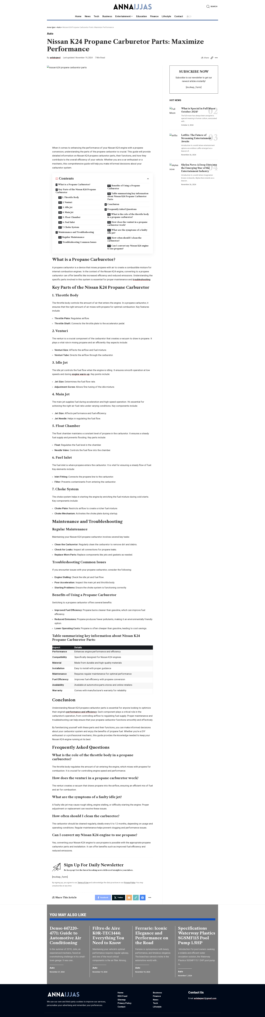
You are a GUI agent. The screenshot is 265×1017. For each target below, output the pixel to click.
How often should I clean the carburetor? (124, 239)
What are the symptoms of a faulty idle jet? (127, 231)
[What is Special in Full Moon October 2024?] (174, 112)
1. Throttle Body (70, 197)
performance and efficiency (81, 711)
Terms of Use (83, 882)
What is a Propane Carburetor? (74, 184)
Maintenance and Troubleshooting (76, 232)
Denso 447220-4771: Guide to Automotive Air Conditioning (65, 935)
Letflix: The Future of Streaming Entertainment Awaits (196, 138)
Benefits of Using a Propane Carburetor (123, 187)
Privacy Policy (129, 882)
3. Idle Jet (67, 207)
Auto (50, 33)
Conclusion (113, 204)
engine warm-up (81, 374)
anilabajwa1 (55, 58)
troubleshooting (141, 279)
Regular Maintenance (73, 237)
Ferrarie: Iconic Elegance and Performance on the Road (151, 935)
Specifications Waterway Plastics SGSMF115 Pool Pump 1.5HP (196, 935)
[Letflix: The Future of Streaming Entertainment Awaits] (174, 139)
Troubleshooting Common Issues (79, 242)
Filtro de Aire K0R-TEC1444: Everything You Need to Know (108, 935)
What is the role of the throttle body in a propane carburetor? (128, 215)
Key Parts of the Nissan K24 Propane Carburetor (76, 191)
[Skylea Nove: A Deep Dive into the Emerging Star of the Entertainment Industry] (174, 169)
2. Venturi (67, 202)
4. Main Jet (68, 212)
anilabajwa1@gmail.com (205, 998)
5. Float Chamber (71, 217)
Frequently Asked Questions (122, 209)
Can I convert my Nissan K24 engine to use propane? (128, 247)
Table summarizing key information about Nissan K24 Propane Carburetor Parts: (127, 196)
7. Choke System (70, 227)
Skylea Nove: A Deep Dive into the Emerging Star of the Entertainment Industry (199, 167)
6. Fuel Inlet (69, 222)
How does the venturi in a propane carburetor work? (127, 223)
